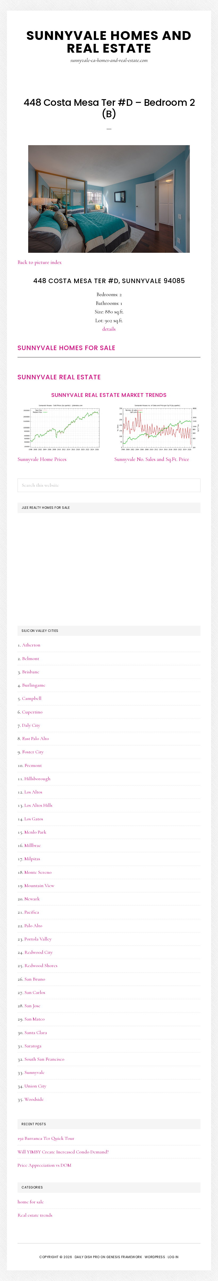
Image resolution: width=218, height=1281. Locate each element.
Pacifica (31, 912)
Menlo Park (35, 832)
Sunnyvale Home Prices (42, 459)
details (109, 329)
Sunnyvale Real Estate (59, 377)
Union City (35, 1086)
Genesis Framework (124, 1257)
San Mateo (34, 1019)
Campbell (31, 698)
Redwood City (38, 952)
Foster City (33, 752)
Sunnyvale (34, 1072)
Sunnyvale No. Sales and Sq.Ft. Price (151, 459)
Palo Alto (33, 926)
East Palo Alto (35, 738)
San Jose (32, 1006)
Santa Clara (35, 1032)
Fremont (33, 765)
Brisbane (30, 672)
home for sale (31, 1202)
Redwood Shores (40, 965)
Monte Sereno (38, 872)
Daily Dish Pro (87, 1257)
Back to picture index (40, 262)
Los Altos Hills (38, 805)
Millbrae (32, 845)
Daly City (31, 725)
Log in (173, 1257)
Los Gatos (33, 819)
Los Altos (33, 792)
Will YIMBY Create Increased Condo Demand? (63, 1152)
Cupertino (32, 712)
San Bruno (34, 979)
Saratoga (32, 1046)
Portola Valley (38, 939)
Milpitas (32, 859)
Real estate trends (35, 1215)
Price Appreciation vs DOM (44, 1165)
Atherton (31, 645)
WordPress (155, 1257)
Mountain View (39, 885)
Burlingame (33, 685)
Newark (32, 899)
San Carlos (34, 992)
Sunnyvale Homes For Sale (67, 347)
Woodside (34, 1099)
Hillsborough (37, 779)
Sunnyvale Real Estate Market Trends (109, 395)
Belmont (30, 658)
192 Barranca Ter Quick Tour (46, 1138)
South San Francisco (44, 1059)
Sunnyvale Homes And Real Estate (109, 42)
